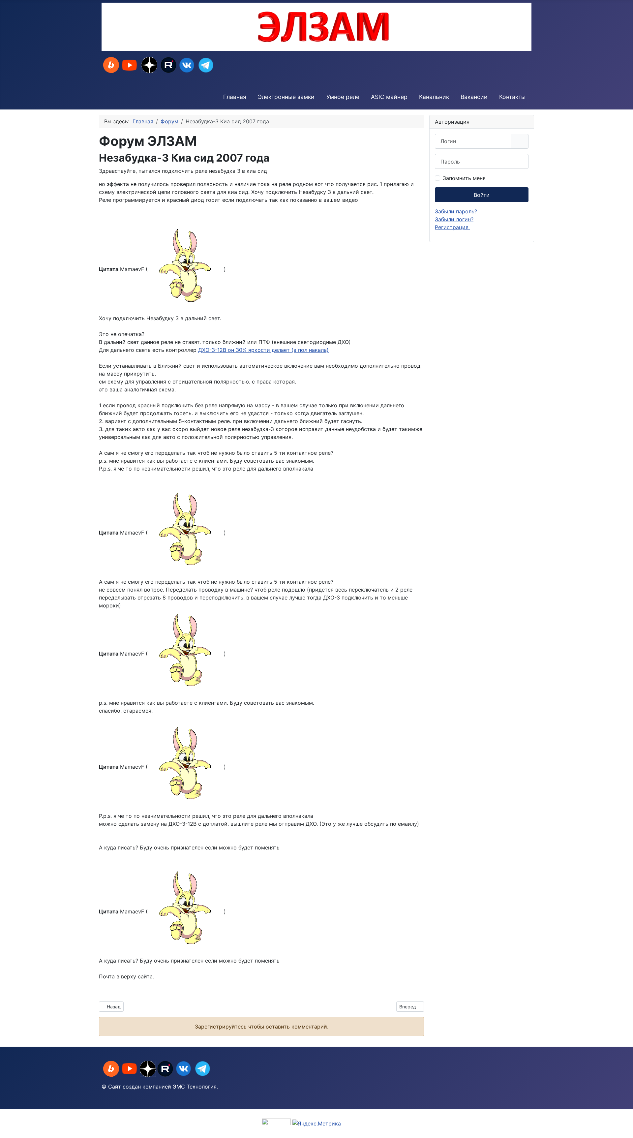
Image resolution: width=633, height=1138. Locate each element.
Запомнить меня (464, 178)
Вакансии (474, 96)
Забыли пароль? (456, 211)
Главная (234, 96)
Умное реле (342, 96)
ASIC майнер (389, 96)
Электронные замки (286, 96)
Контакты (512, 96)
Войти (482, 195)
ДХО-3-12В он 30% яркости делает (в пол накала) (263, 350)
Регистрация (452, 227)
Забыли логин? (454, 219)
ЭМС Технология (195, 1086)
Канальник (434, 96)
